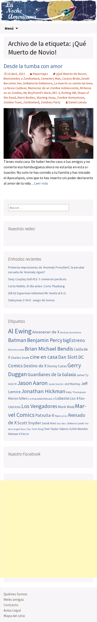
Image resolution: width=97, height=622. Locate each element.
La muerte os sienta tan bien (73, 83)
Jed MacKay (72, 384)
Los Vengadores (39, 406)
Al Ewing (20, 331)
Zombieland (31, 102)
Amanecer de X (46, 332)
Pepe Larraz (61, 416)
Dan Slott (68, 357)
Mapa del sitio (14, 615)
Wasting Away (46, 97)
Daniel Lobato (78, 102)
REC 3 (56, 93)
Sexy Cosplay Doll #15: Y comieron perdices (37, 279)
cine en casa (44, 357)
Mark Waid (66, 406)
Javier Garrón (56, 384)
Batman (17, 340)
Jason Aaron (32, 383)
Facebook (12, 238)
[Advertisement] (48, 529)
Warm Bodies (26, 97)
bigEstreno (74, 340)
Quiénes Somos (15, 594)
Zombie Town (13, 102)
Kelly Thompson (76, 392)
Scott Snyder (29, 422)
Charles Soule (20, 358)
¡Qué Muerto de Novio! (71, 74)
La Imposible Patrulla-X (41, 398)
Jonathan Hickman (43, 391)
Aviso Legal (12, 610)
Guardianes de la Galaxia (52, 374)
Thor (29, 429)
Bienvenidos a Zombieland (21, 78)
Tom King (38, 429)
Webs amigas (14, 599)
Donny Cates (57, 366)
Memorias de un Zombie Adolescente (53, 88)
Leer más (41, 183)
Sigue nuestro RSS (55, 238)
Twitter (21, 238)
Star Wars (62, 423)
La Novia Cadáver (15, 88)
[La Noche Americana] (48, 11)
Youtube (29, 238)
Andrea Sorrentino (70, 332)
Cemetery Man (50, 78)
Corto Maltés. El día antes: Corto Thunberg (36, 286)
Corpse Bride (71, 78)
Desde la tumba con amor (33, 66)
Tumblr (46, 238)
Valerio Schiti (68, 429)
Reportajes (40, 74)
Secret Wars (49, 423)
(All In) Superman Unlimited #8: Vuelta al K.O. (37, 293)
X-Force (24, 434)
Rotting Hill (68, 93)
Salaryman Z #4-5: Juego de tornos (31, 300)
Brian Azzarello (16, 349)
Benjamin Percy (44, 340)
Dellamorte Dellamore (38, 83)
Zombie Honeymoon (70, 97)
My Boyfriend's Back (37, 93)
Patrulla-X (44, 415)
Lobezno (62, 398)
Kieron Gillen (18, 398)
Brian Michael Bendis (49, 348)
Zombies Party (50, 102)
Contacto (11, 605)
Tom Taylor (51, 429)
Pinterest (38, 238)
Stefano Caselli (75, 423)
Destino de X (34, 365)
